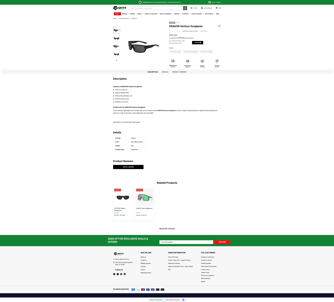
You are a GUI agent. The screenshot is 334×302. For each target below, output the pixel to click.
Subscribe (222, 242)
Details (165, 72)
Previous (116, 24)
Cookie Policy (211, 273)
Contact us (144, 260)
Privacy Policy (211, 270)
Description (153, 72)
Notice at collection (156, 300)
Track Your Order (173, 257)
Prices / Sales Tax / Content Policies (179, 260)
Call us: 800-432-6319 (122, 259)
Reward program (206, 263)
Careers (143, 269)
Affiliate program (146, 263)
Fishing (132, 14)
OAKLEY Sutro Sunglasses (144, 208)
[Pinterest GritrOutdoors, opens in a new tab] (121, 274)
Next (116, 60)
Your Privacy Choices (172, 300)
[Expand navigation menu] (128, 13)
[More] (119, 13)
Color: (172, 48)
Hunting (124, 14)
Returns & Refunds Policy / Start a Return (180, 266)
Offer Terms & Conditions (208, 266)
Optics (140, 14)
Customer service (206, 260)
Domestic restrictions (207, 257)
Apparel (176, 14)
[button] (181, 38)
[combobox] (156, 8)
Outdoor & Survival (151, 14)
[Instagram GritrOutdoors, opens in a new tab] (118, 274)
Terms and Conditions (211, 276)
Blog (217, 14)
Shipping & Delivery (174, 263)
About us (143, 257)
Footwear (185, 14)
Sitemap (143, 266)
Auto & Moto (209, 14)
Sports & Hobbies (165, 14)
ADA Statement (205, 278)
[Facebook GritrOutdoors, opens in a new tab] (114, 274)
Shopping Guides (146, 273)
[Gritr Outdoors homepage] (119, 8)
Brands (203, 281)
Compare (197, 42)
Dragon (177, 22)
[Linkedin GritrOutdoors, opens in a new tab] (125, 274)
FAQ (169, 269)
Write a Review (203, 31)
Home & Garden (197, 14)
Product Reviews (179, 72)
